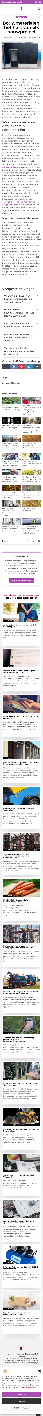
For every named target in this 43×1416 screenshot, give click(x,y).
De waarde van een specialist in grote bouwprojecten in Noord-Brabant (20, 947)
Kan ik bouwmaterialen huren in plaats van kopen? (21, 325)
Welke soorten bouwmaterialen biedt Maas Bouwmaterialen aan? (21, 312)
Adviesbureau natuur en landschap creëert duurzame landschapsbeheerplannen (19, 1039)
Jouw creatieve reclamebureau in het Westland (19, 1176)
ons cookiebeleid (30, 1387)
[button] (39, 1371)
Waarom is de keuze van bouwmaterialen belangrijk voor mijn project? (21, 299)
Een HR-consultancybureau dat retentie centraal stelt (20, 717)
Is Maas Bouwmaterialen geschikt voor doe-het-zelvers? (21, 337)
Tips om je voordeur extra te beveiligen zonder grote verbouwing (11, 529)
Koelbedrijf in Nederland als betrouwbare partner (15, 901)
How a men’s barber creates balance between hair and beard (11, 495)
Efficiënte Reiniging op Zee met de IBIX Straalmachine (20, 1268)
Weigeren (21, 1401)
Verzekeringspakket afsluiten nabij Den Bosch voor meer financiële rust (31, 479)
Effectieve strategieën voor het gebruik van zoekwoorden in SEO (20, 671)
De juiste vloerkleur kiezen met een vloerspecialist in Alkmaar (31, 445)
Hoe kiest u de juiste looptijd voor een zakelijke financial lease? (10, 479)
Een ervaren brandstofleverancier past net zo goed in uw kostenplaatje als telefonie (31, 409)
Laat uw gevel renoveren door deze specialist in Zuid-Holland (18, 1222)
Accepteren (21, 1395)
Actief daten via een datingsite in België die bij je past (31, 463)
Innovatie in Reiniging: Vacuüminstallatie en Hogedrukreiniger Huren (21, 993)
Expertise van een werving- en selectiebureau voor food (16, 1314)
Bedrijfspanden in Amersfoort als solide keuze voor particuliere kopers (20, 763)
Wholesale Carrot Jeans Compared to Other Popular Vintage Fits (10, 463)
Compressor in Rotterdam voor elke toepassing (19, 809)
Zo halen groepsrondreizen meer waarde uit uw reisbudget (11, 407)
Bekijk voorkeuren (21, 1408)
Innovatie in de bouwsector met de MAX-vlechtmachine (21, 1084)
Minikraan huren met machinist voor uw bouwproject (21, 1130)
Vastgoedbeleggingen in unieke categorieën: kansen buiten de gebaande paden (17, 856)
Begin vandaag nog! (22, 556)
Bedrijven (21, 17)
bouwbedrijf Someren (11, 383)
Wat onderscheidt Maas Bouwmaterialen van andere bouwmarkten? (21, 351)
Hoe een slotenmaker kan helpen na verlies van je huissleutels (31, 495)
